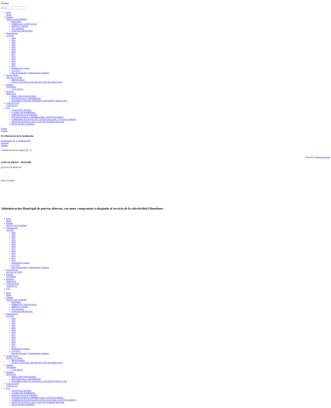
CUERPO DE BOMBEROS (23, 112)
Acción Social (14, 76)
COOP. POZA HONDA (21, 110)
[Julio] (4, 131)
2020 (13, 47)
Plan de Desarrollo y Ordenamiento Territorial (30, 73)
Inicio (8, 13)
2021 (13, 45)
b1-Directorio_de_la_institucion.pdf (15, 141)
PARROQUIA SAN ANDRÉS (24, 115)
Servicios (11, 92)
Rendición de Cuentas (20, 68)
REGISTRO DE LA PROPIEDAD (26, 98)
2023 (13, 40)
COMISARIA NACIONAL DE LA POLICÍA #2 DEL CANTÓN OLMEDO (43, 119)
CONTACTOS (12, 104)
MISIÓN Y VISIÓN (19, 26)
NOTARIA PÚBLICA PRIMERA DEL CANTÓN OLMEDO (37, 117)
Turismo (11, 85)
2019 (13, 50)
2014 (13, 61)
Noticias (16, 18)
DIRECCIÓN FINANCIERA (23, 96)
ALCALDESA (17, 29)
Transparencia (12, 34)
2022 (13, 43)
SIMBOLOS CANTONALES (24, 24)
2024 (13, 38)
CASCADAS (17, 89)
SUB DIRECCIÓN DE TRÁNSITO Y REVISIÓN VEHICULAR (39, 101)
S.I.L (8, 108)
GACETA (15, 70)
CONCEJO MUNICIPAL (22, 31)
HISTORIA (16, 22)
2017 (13, 54)
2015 (13, 59)
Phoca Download (323, 157)
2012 (13, 66)
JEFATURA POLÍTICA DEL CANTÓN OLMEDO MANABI (37, 122)
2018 (13, 52)
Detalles (4, 145)
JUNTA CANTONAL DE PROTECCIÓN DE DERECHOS (36, 82)
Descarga (5, 143)
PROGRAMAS (18, 80)
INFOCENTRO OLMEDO (22, 124)
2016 (13, 57)
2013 (13, 64)
